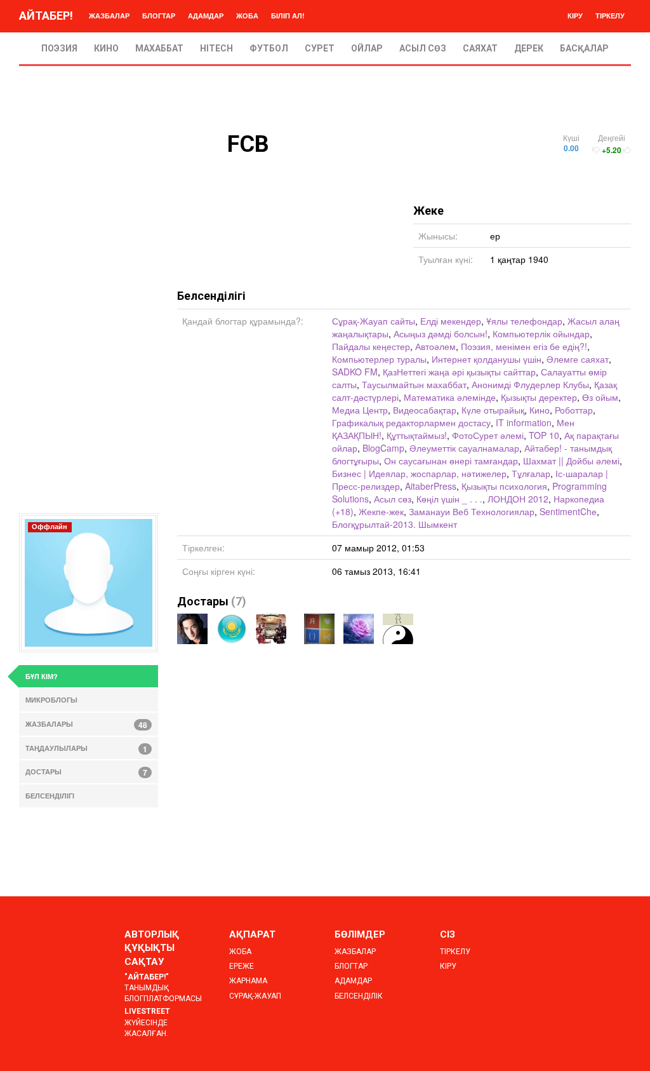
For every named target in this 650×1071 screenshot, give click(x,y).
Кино (106, 48)
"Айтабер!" (146, 977)
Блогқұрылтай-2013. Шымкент (394, 524)
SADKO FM (355, 371)
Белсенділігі (49, 795)
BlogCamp (383, 447)
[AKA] (358, 629)
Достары (203, 601)
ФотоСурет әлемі (488, 435)
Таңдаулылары (86, 749)
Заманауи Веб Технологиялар (471, 511)
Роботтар (574, 409)
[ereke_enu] (319, 629)
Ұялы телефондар (524, 320)
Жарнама (248, 980)
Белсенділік (359, 996)
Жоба (247, 15)
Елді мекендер (450, 320)
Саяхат (480, 48)
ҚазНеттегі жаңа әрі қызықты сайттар (459, 371)
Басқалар (584, 48)
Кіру (575, 15)
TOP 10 (544, 435)
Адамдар (205, 15)
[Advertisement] (88, 322)
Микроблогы (51, 699)
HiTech (216, 48)
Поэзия (59, 48)
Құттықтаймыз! (417, 435)
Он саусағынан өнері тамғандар (451, 460)
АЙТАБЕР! (46, 15)
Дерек (528, 48)
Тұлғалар (531, 473)
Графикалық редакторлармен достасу (411, 422)
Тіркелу (610, 15)
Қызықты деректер (539, 397)
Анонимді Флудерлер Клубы (530, 384)
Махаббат (159, 48)
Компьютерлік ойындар (541, 333)
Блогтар (158, 15)
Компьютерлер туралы (379, 359)
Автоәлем (435, 346)
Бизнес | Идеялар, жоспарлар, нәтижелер (419, 473)
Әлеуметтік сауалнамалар (464, 447)
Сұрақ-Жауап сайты (373, 320)
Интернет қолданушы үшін (486, 359)
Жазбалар (109, 15)
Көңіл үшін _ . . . (449, 498)
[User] (398, 629)
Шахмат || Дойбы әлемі (571, 460)
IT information (524, 422)
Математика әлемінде (450, 397)
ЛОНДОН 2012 (518, 498)
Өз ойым (600, 397)
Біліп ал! (288, 15)
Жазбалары (86, 725)
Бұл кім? (41, 676)
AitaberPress (430, 486)
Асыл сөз (422, 48)
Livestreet (147, 1011)
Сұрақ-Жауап (255, 996)
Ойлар (367, 48)
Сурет (320, 48)
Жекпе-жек (381, 511)
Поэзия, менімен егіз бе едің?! (524, 346)
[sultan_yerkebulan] (192, 629)
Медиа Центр (360, 409)
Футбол (268, 48)
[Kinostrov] (231, 629)
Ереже (241, 966)
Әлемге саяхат (578, 359)
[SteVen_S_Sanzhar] (271, 629)
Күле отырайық (492, 409)
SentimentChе (568, 511)
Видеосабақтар (424, 409)
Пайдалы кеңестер (371, 346)
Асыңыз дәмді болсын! (441, 333)
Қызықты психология (504, 486)
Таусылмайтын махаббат (414, 384)
